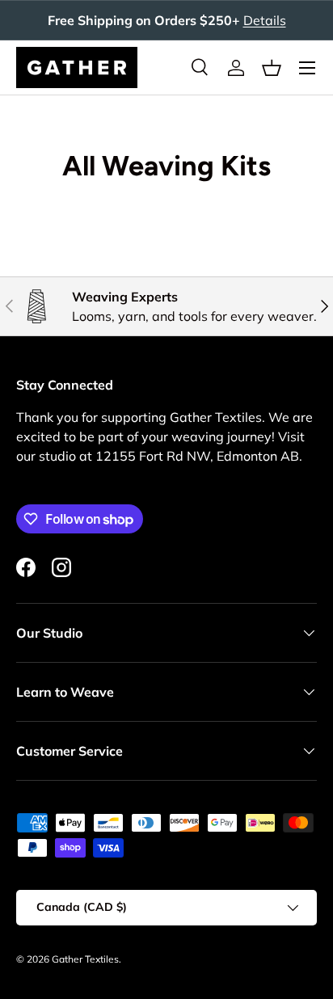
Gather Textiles (85, 959)
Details (264, 20)
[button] (271, 68)
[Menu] (307, 68)
